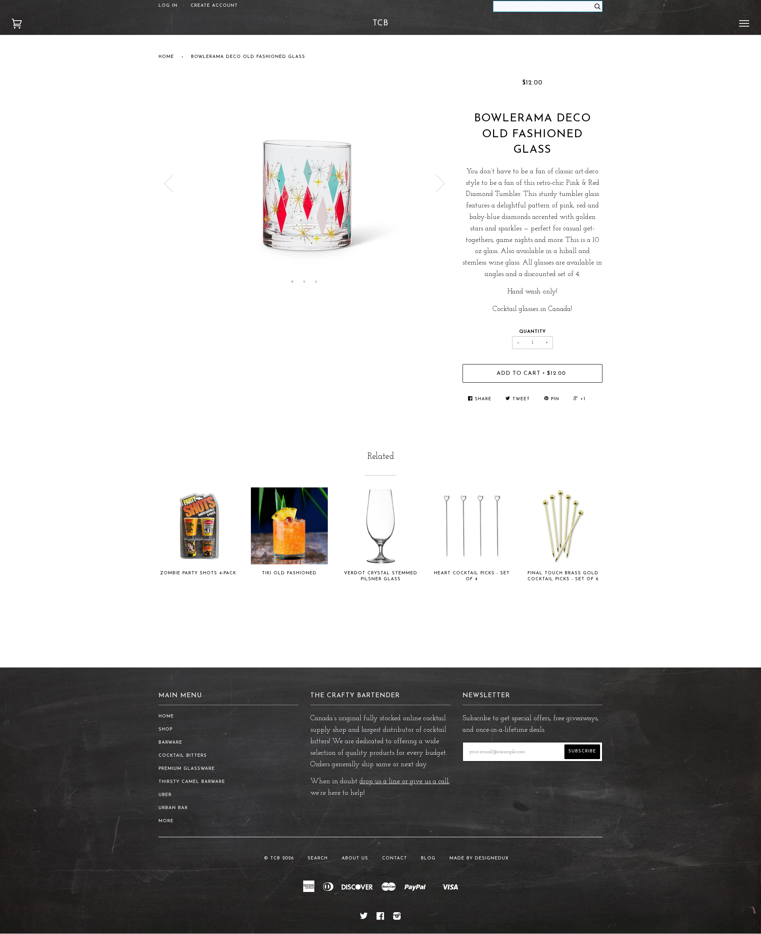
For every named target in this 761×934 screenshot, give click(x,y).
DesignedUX (492, 858)
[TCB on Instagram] (397, 918)
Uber (165, 795)
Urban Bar (173, 808)
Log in (168, 6)
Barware (170, 742)
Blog (428, 858)
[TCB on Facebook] (380, 918)
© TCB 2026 (279, 858)
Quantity (532, 332)
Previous (168, 184)
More (166, 821)
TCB (380, 23)
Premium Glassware (187, 769)
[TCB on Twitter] (364, 918)
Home (166, 57)
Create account (214, 6)
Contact (394, 858)
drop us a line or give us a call (404, 781)
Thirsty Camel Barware (192, 782)
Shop (165, 729)
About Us (355, 858)
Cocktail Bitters (183, 756)
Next (441, 184)
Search (318, 858)
